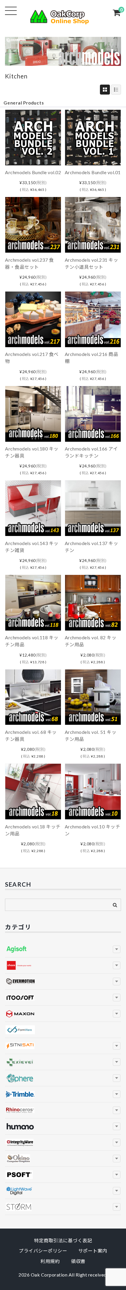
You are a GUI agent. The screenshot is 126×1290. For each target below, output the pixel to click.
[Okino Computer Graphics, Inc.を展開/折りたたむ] (116, 1158)
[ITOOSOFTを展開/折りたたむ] (116, 997)
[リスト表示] (116, 90)
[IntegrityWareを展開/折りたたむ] (116, 1142)
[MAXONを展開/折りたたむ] (116, 1013)
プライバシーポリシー (43, 1250)
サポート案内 (92, 1250)
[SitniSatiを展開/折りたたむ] (116, 1046)
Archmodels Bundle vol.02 (33, 172)
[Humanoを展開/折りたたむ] (116, 1126)
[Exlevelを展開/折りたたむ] (116, 1062)
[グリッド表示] (105, 90)
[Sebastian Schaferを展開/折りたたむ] (116, 1207)
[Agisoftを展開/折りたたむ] (116, 949)
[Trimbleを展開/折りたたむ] (116, 1094)
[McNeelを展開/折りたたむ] (116, 1110)
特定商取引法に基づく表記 (63, 1240)
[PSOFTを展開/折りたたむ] (116, 1174)
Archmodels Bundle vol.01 (93, 172)
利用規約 (50, 1261)
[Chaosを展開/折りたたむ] (116, 965)
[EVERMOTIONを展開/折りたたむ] (116, 981)
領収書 (78, 1261)
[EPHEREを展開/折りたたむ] (116, 1078)
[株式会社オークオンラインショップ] (63, 21)
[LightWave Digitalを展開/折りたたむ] (116, 1191)
